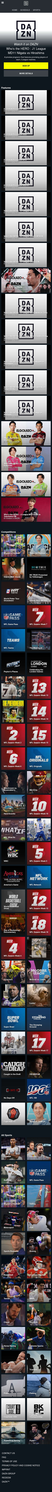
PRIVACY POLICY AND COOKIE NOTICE (21, 1465)
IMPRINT (6, 1469)
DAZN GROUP (8, 1473)
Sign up (26, 65)
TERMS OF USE (9, 1461)
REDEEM (6, 1477)
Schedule (25, 10)
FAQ (4, 1457)
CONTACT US (8, 1453)
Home (14, 10)
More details (26, 73)
